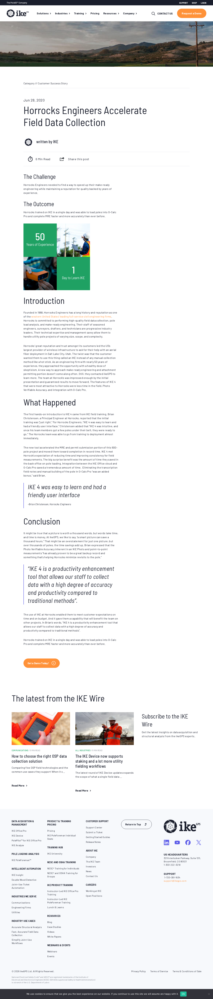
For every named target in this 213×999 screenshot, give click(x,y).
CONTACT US (165, 13)
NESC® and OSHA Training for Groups (62, 875)
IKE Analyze (18, 845)
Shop (194, 3)
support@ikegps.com (175, 880)
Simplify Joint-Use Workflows (22, 941)
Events (51, 956)
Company (91, 856)
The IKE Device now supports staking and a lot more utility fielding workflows (99, 761)
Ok (183, 994)
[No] (209, 994)
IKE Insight (17, 875)
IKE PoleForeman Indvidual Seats (61, 837)
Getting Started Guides (98, 837)
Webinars (52, 951)
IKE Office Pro (19, 830)
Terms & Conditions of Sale (187, 971)
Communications (26, 750)
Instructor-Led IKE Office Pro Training (62, 893)
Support (183, 3)
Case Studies (54, 927)
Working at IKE (93, 891)
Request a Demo (192, 13)
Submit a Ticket (94, 832)
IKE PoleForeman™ (21, 860)
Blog (49, 922)
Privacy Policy (138, 971)
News (89, 871)
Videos (51, 931)
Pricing (51, 830)
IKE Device (17, 835)
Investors (91, 866)
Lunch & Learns (55, 907)
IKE (55, 141)
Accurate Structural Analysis (27, 927)
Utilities (16, 912)
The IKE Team (93, 861)
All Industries (89, 750)
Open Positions (94, 895)
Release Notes (93, 841)
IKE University (54, 853)
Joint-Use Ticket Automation (20, 886)
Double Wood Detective (24, 879)
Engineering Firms (21, 907)
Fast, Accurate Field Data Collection (25, 933)
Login (203, 3)
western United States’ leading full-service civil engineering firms (71, 316)
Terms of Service (159, 971)
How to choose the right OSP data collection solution (39, 759)
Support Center (94, 827)
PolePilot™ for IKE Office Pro (26, 840)
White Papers (54, 936)
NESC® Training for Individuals (63, 868)
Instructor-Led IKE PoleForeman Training (58, 901)
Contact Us (92, 876)
